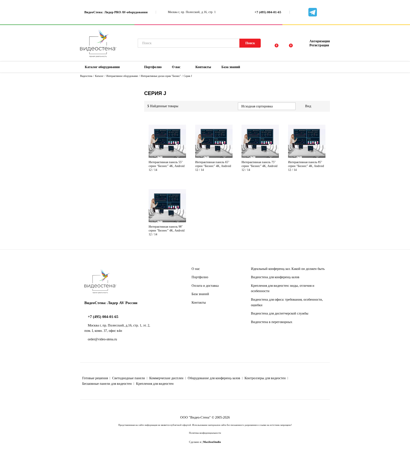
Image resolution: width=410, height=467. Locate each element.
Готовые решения (95, 378)
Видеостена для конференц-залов (275, 277)
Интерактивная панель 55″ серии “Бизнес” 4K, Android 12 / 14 (166, 166)
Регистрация (319, 45)
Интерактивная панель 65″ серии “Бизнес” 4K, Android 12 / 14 (213, 166)
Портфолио (153, 67)
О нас (196, 269)
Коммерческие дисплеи (166, 378)
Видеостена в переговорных (271, 322)
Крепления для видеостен (155, 383)
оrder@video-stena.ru (102, 339)
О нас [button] (176, 67)
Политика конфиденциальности (205, 433)
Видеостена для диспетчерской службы (279, 313)
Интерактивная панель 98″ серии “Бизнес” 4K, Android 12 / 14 (166, 230)
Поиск (250, 43)
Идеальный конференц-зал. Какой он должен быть (288, 269)
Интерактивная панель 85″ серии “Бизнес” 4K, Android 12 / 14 (306, 166)
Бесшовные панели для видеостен (107, 383)
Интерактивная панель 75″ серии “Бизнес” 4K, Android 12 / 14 (259, 166)
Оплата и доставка (205, 285)
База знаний (200, 294)
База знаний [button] (230, 67)
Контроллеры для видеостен (265, 378)
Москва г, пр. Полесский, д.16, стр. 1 (191, 12)
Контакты (203, 67)
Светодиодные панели (128, 378)
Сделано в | (205, 442)
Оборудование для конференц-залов (214, 378)
